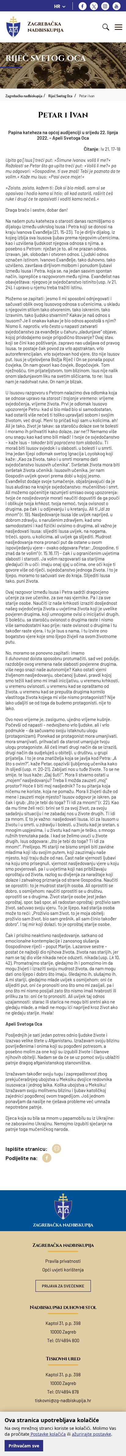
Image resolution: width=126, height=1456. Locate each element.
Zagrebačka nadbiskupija (46, 27)
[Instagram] (105, 6)
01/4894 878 (67, 1391)
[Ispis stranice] (56, 1148)
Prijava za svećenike (63, 1285)
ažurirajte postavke (91, 1434)
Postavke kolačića (47, 1434)
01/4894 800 (67, 1340)
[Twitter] (94, 6)
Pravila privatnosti (63, 1261)
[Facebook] (83, 6)
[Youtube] (116, 6)
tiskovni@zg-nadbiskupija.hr (63, 1400)
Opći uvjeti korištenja (63, 1269)
